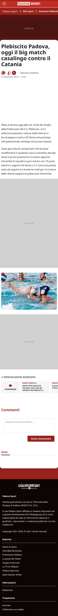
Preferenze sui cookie (13, 609)
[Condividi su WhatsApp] (3, 73)
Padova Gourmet (10, 570)
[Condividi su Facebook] (9, 73)
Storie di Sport (9, 546)
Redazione (7, 590)
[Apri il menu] (4, 3)
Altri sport (28, 11)
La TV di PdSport (10, 566)
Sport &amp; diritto (12, 574)
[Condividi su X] (14, 73)
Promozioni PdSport (12, 554)
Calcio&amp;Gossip (12, 550)
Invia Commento (41, 438)
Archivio (6, 605)
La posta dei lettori (11, 558)
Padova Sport (10, 11)
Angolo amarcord (11, 562)
